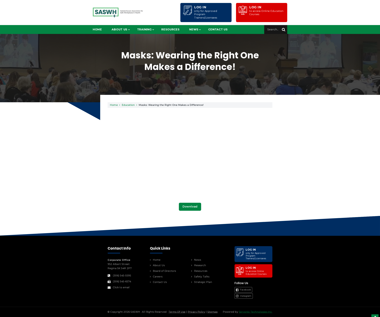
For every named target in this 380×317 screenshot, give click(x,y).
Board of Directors (164, 271)
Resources (170, 29)
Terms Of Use (176, 311)
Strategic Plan (203, 282)
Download (189, 206)
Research (200, 265)
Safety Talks (201, 276)
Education (128, 105)
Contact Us (218, 29)
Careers (158, 276)
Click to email (121, 287)
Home (97, 29)
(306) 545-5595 (122, 275)
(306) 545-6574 (122, 281)
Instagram (245, 296)
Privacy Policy (196, 311)
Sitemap (212, 311)
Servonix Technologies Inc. (255, 311)
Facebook (245, 289)
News (193, 29)
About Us (119, 29)
